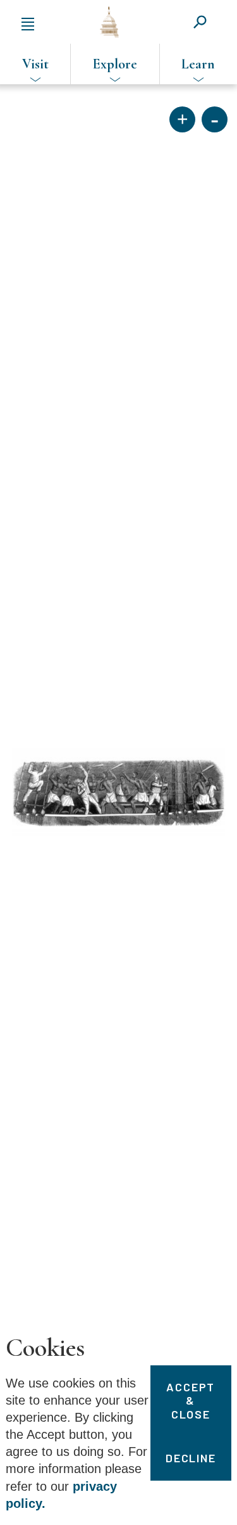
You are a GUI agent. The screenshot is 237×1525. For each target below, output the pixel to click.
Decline (191, 1458)
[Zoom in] (182, 119)
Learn (198, 64)
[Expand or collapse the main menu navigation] (27, 22)
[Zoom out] (215, 119)
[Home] (109, 22)
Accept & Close (190, 1400)
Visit (35, 64)
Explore (115, 64)
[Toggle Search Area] (200, 22)
